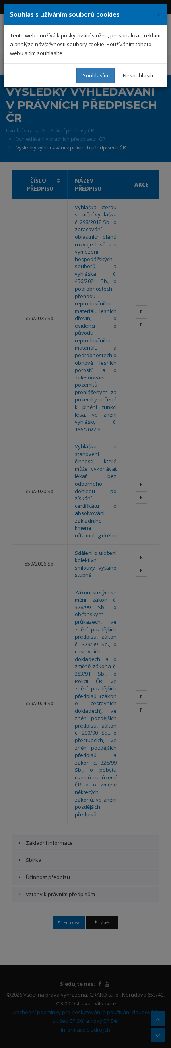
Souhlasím (95, 75)
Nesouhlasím (139, 75)
